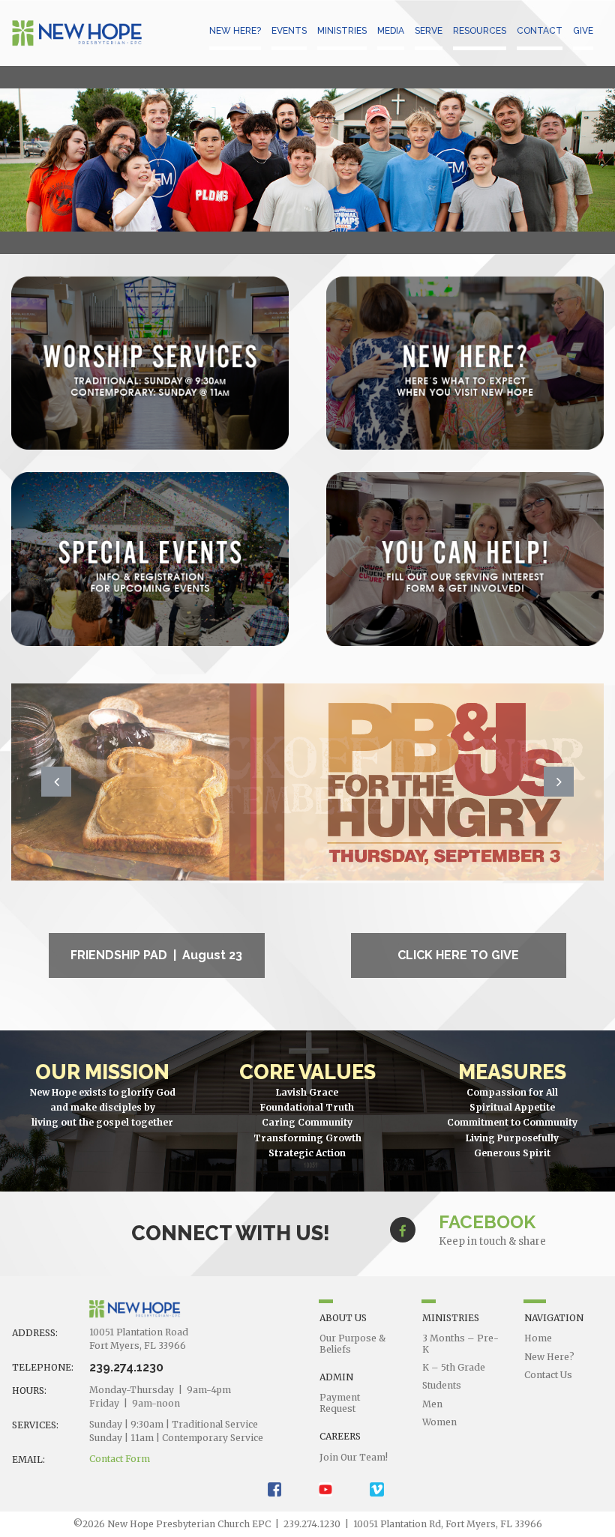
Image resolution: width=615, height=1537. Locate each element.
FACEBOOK (487, 1222)
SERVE (428, 30)
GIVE (583, 30)
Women (439, 1422)
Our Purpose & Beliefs (353, 1343)
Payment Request (340, 1402)
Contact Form (119, 1458)
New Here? (549, 1356)
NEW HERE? (235, 30)
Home (538, 1338)
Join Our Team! (354, 1457)
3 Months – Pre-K (460, 1343)
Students (441, 1385)
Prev (56, 782)
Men (432, 1404)
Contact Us (548, 1374)
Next (559, 782)
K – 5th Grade (453, 1367)
